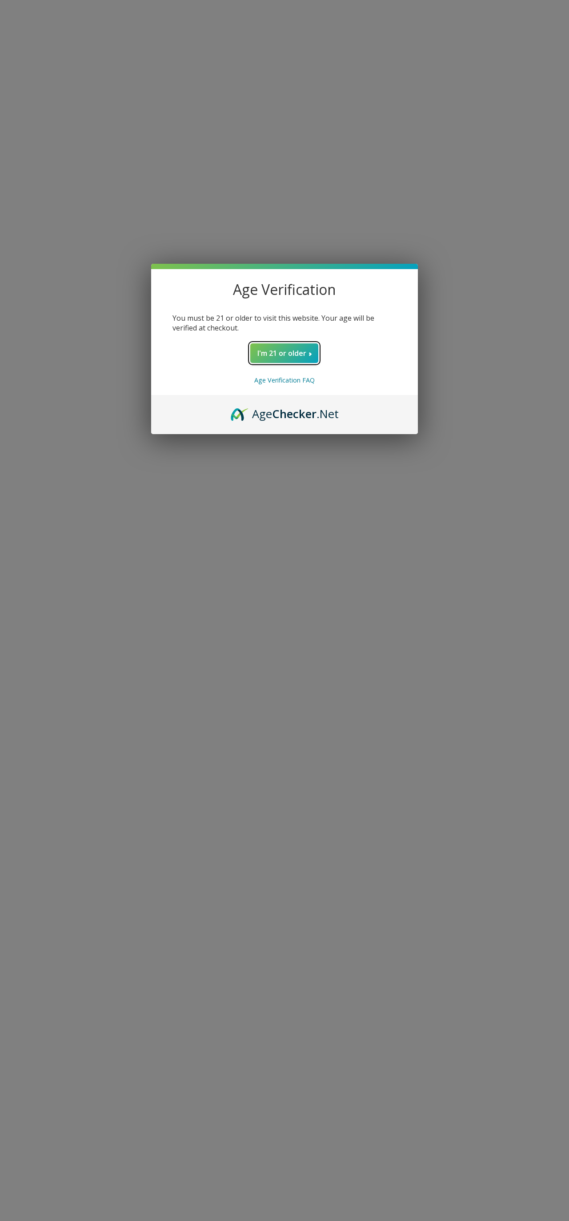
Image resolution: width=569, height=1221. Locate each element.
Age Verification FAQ (284, 380)
